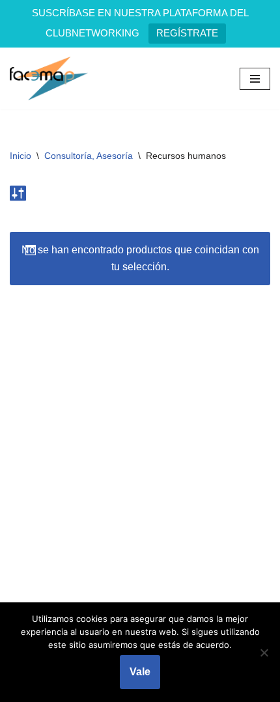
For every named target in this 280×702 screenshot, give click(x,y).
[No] (263, 652)
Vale (140, 671)
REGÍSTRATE (187, 32)
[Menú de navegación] (255, 79)
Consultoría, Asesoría (88, 155)
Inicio (20, 155)
